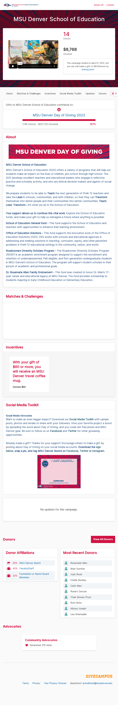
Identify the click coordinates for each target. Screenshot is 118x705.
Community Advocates (41, 640)
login (110, 5)
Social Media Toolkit (70, 93)
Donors (102, 93)
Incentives (50, 93)
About (9, 93)
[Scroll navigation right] (116, 93)
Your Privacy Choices (55, 683)
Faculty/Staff (27, 568)
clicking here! (87, 69)
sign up (99, 5)
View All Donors (103, 539)
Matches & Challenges (29, 93)
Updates (90, 93)
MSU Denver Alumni (30, 563)
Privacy (36, 683)
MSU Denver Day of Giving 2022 (59, 115)
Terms (25, 683)
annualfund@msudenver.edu (97, 683)
